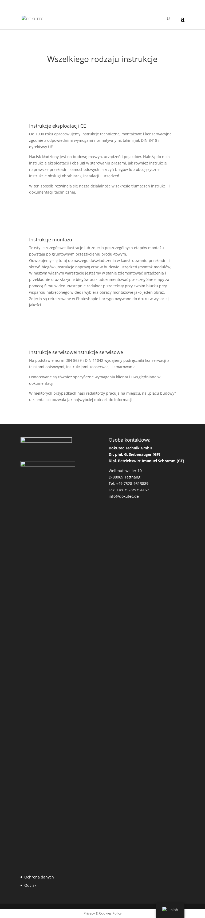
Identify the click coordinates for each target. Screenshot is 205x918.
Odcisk (30, 885)
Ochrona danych (39, 877)
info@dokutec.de (124, 496)
